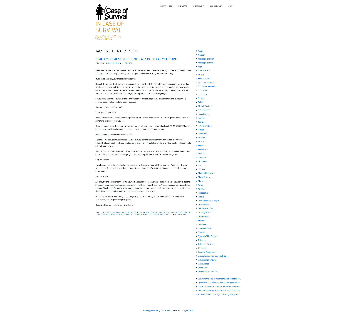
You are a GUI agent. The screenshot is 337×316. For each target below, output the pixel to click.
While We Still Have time (208, 271)
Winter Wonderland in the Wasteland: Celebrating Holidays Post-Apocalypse (230, 290)
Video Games (203, 263)
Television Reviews (206, 244)
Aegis (200, 51)
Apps (200, 66)
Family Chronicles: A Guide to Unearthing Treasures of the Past (224, 286)
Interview (202, 157)
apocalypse (164, 212)
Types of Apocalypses (207, 252)
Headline (201, 137)
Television (202, 240)
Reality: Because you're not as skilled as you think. (137, 59)
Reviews (201, 220)
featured (201, 122)
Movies (201, 181)
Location (201, 169)
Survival (201, 232)
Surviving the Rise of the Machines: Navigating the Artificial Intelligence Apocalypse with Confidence (240, 278)
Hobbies (201, 145)
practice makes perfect (137, 214)
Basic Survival (114, 212)
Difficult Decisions (205, 106)
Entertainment (198, 6)
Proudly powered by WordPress (156, 310)
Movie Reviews (204, 177)
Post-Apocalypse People (208, 200)
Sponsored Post (205, 228)
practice (121, 214)
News (230, 6)
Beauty (201, 74)
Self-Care (202, 224)
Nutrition (201, 189)
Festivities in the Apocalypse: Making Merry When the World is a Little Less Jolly (231, 294)
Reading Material (205, 212)
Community (202, 94)
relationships (203, 216)
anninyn (129, 63)
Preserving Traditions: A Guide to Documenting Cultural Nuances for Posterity (230, 282)
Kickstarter (202, 161)
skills (169, 214)
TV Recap (202, 248)
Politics (201, 196)
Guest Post (202, 133)
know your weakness (105, 214)
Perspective (203, 192)
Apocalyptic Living (205, 62)
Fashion (201, 118)
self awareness (157, 214)
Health (201, 141)
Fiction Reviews (204, 125)
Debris (200, 102)
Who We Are (182, 6)
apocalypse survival (181, 212)
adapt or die (152, 212)
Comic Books (203, 90)
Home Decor (203, 149)
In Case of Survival (109, 27)
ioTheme (190, 310)
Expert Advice (204, 114)
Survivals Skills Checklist (208, 236)
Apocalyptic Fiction (206, 58)
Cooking (201, 98)
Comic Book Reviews (206, 86)
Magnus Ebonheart (206, 173)
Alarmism (201, 54)
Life (199, 165)
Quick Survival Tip (216, 6)
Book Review (203, 78)
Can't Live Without (206, 82)
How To (201, 153)
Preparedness (129, 212)
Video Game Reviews (207, 259)
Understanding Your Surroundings (212, 256)
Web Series (203, 267)
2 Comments (180, 214)
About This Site (166, 6)
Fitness (201, 129)
